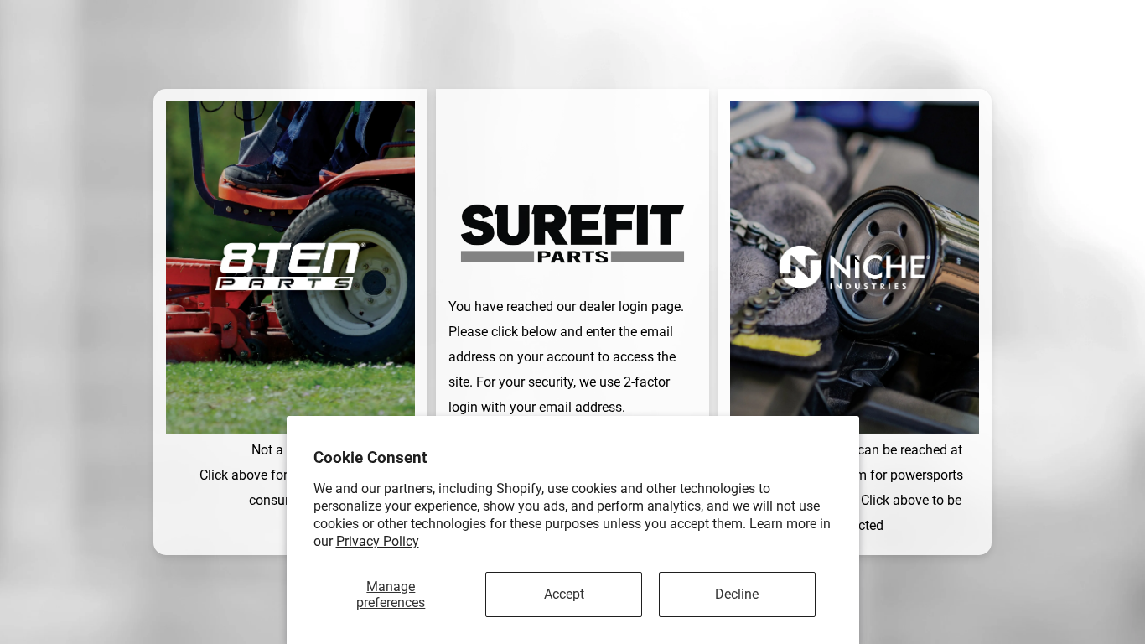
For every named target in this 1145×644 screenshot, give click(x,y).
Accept (564, 594)
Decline (737, 594)
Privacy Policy (377, 541)
